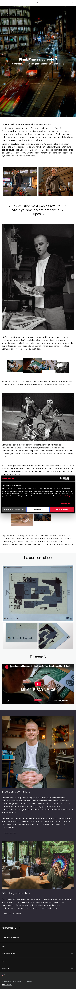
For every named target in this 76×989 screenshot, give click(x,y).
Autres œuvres (10, 833)
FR (5, 975)
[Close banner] (73, 478)
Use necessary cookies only (14, 509)
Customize (37, 509)
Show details (65, 503)
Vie (38, 3)
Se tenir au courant (12, 937)
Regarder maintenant (12, 914)
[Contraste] (3, 984)
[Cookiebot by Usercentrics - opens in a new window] (60, 478)
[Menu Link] (3, 3)
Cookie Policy (65, 496)
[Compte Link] (72, 3)
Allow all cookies (62, 509)
